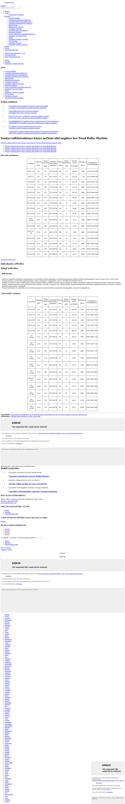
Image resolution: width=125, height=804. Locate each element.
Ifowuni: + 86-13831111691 (9, 501)
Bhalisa (3, 521)
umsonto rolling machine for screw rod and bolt (25, 416)
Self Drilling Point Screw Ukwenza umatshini (23, 113)
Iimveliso (7, 16)
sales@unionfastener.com (9, 503)
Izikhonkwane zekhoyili (16, 27)
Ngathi (7, 13)
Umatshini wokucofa (15, 43)
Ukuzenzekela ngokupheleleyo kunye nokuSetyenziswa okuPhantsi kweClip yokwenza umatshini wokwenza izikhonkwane (48, 414)
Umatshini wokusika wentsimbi (18, 39)
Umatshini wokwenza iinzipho (18, 30)
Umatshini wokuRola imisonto (18, 44)
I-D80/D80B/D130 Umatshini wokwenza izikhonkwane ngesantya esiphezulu (33, 123)
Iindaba (7, 46)
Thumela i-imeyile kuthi (8, 259)
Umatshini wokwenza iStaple (18, 36)
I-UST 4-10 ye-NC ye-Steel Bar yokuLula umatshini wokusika (28, 118)
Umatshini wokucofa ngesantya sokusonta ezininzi (24, 128)
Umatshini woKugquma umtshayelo (20, 20)
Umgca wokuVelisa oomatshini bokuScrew (22, 34)
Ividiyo (7, 48)
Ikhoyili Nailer (13, 25)
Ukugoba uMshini (14, 18)
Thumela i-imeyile (6, 549)
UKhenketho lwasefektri (16, 14)
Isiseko (11, 37)
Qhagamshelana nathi (11, 50)
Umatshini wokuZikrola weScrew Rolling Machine (29, 476)
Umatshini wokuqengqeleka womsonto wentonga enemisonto (28, 108)
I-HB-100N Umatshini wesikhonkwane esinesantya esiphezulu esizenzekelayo (33, 133)
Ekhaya (7, 11)
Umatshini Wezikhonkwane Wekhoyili (20, 23)
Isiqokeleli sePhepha (15, 32)
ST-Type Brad (13, 41)
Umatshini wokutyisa (15, 29)
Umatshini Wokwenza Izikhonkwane (20, 22)
